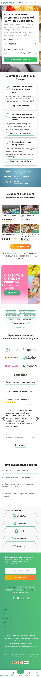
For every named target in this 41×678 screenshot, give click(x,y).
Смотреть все (20, 327)
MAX (22, 531)
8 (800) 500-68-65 (25, 587)
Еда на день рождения (27, 312)
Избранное (4, 675)
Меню (20, 675)
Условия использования (17, 643)
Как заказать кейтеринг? (16, 470)
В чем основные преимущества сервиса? (18, 495)
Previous (2, 285)
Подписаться (20, 577)
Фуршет (5, 614)
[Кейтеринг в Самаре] (7, 2)
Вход (37, 675)
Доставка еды (11, 312)
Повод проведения (11, 39)
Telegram (22, 523)
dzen (18, 598)
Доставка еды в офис (20, 323)
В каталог (11, 291)
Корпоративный (29, 315)
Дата (21, 49)
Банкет (5, 609)
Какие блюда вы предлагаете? (19, 477)
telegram (13, 598)
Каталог (12, 675)
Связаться (28, 675)
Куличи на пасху (14, 319)
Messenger (21, 538)
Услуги (5, 626)
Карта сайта (31, 646)
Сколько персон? (10, 49)
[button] (20, 319)
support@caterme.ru (14, 590)
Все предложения (20, 247)
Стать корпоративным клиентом (20, 382)
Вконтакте (22, 546)
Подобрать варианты (20, 59)
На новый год (27, 319)
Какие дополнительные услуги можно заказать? (17, 485)
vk (23, 598)
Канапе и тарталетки (13, 315)
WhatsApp (22, 516)
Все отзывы (20, 445)
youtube (28, 598)
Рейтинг (15, 638)
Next (38, 285)
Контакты (22, 641)
